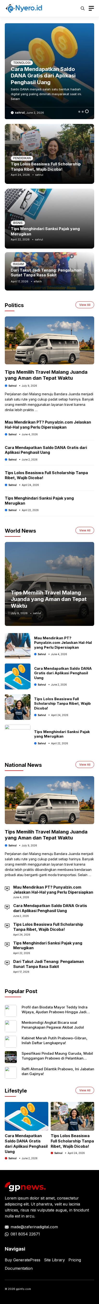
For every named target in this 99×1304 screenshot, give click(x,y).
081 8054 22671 (25, 1234)
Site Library (54, 1259)
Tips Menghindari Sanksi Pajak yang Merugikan (62, 734)
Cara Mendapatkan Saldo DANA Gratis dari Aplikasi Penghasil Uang (46, 450)
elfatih (38, 281)
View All (84, 305)
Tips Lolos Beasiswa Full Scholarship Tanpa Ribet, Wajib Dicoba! (62, 703)
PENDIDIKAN (22, 158)
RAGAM (18, 62)
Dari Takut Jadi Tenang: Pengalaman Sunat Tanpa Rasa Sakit (46, 272)
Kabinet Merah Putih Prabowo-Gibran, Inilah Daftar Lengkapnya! (54, 1040)
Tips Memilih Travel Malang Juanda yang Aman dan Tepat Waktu (49, 75)
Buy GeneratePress (22, 1259)
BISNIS (18, 223)
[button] (83, 8)
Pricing (74, 1259)
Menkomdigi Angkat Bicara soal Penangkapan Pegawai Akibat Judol (53, 1025)
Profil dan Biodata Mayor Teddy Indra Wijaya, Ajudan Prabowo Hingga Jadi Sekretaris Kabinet (54, 1012)
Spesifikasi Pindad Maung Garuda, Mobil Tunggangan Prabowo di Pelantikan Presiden (57, 1058)
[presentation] (5, 1123)
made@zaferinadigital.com (34, 1226)
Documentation (19, 1268)
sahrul (20, 112)
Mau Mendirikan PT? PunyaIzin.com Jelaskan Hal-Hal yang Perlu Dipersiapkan (48, 425)
